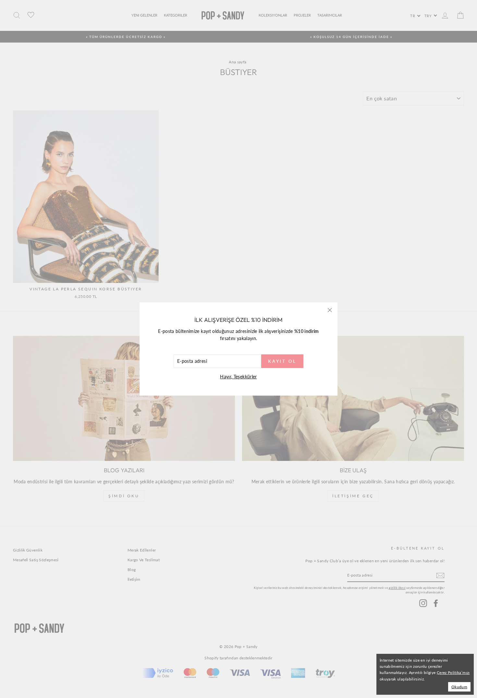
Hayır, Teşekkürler (238, 376)
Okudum (459, 686)
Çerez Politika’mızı (453, 672)
